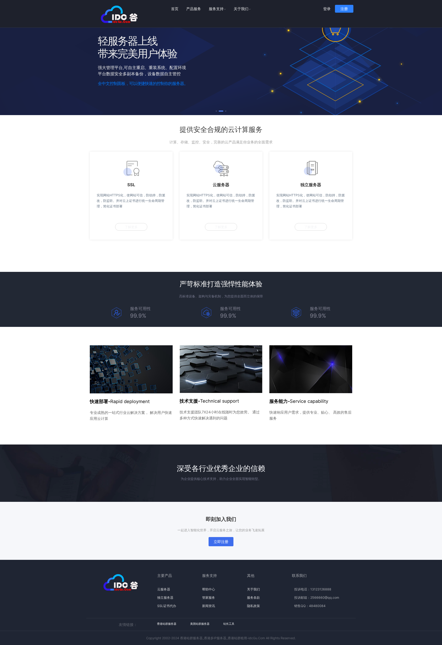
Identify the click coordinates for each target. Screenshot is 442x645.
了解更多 (131, 227)
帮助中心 (208, 589)
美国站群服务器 (199, 623)
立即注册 (221, 541)
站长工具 (228, 623)
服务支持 (216, 8)
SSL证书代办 (166, 606)
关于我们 (241, 8)
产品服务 (193, 8)
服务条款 (253, 597)
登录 (327, 8)
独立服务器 (165, 597)
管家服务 (208, 597)
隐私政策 (253, 606)
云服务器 (163, 589)
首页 (174, 8)
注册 (344, 8)
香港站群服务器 (166, 623)
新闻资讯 (208, 606)
